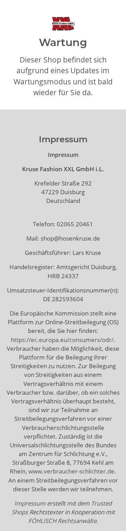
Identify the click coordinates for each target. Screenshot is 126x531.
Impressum (30, 503)
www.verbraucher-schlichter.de (71, 471)
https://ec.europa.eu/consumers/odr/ (62, 340)
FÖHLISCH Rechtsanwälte (62, 521)
